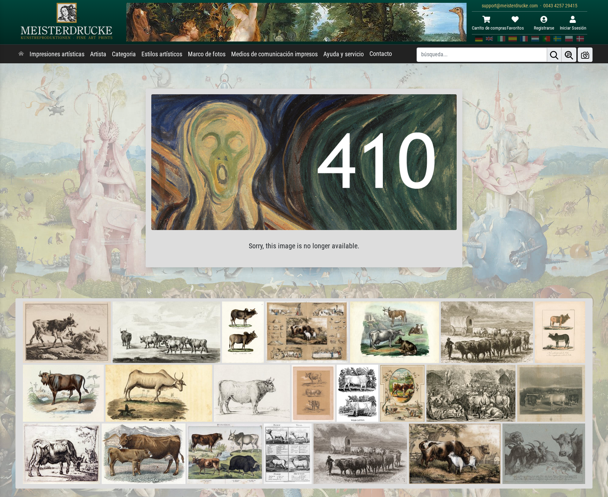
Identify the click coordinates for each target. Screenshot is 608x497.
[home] (21, 54)
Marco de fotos (207, 54)
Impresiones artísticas (57, 54)
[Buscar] (554, 54)
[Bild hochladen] (585, 54)
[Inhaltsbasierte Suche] (569, 54)
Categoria (124, 54)
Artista (98, 54)
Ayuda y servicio (343, 54)
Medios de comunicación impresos (274, 54)
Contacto (380, 53)
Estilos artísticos (161, 54)
